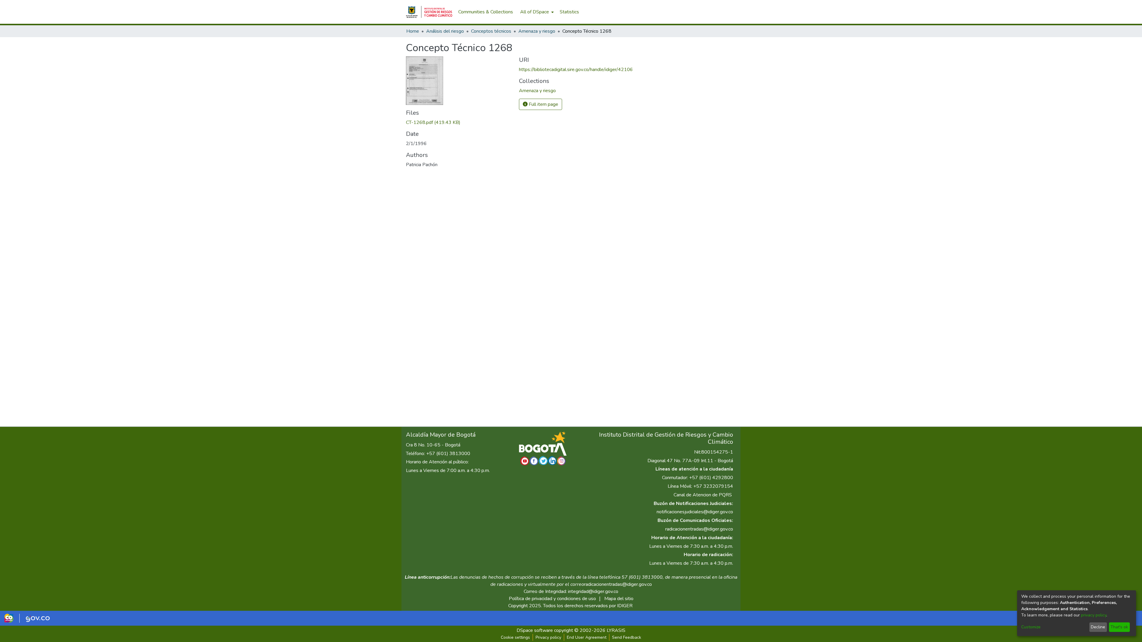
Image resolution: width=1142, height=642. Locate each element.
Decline (1098, 627)
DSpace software (535, 630)
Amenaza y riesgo (536, 31)
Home (412, 31)
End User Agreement (586, 637)
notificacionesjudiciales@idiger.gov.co (695, 512)
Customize (1031, 627)
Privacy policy (548, 637)
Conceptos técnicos (491, 31)
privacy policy (1093, 615)
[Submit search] (705, 11)
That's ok (1119, 627)
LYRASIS (616, 630)
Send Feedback (626, 637)
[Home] (429, 12)
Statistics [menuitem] (569, 12)
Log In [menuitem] (725, 12)
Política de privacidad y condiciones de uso (552, 598)
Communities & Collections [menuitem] (485, 12)
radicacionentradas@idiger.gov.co (699, 529)
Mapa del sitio (618, 598)
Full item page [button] (543, 104)
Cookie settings (515, 637)
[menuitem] (536, 12)
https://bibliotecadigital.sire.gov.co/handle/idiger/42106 (576, 69)
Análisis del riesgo (445, 31)
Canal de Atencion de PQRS (703, 495)
